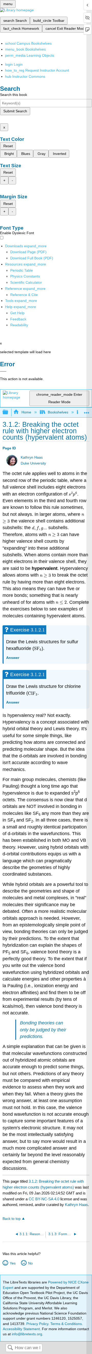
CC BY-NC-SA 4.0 (44, 1199)
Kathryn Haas (32, 457)
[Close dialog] (3, 371)
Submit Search (15, 111)
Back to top (12, 1219)
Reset (8, 146)
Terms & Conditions (66, 1324)
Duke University (33, 463)
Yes (12, 1263)
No (30, 1263)
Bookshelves (58, 412)
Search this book (13, 95)
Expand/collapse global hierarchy (8, 412)
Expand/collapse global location (86, 411)
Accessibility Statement (21, 1329)
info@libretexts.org (26, 1334)
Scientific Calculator (26, 282)
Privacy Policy (37, 1324)
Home (26, 412)
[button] (18, 319)
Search (10, 1348)
